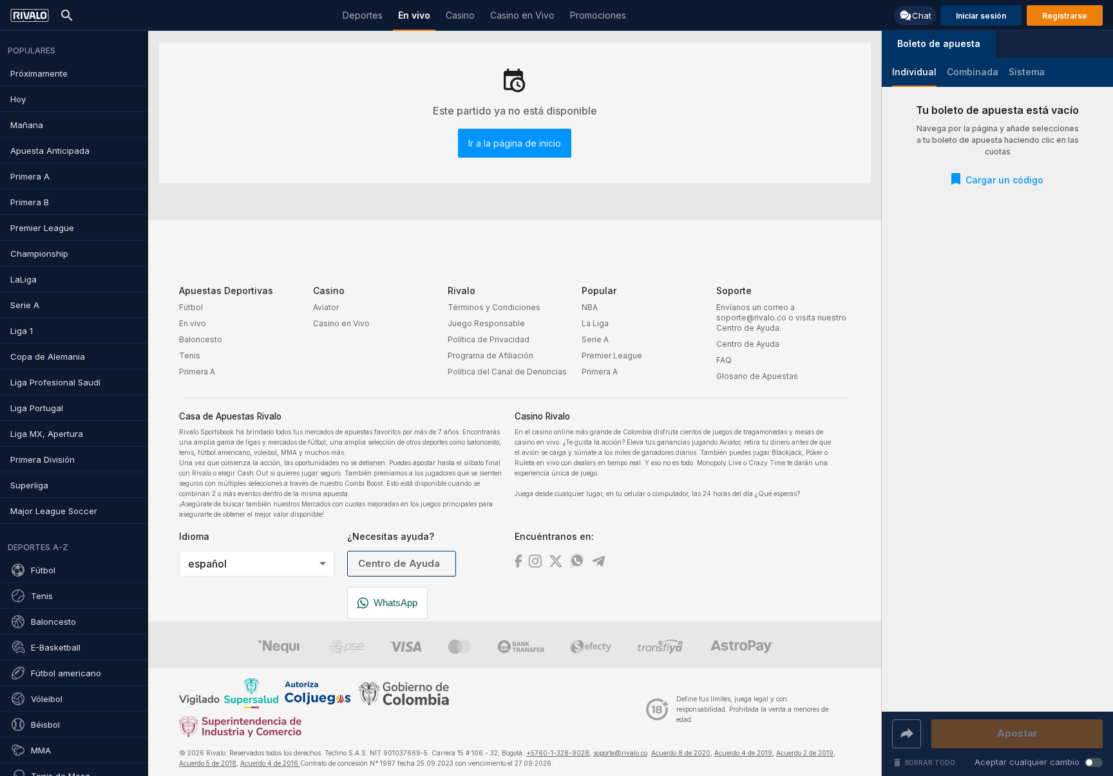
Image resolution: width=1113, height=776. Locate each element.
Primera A (30, 176)
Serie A (24, 305)
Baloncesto (53, 621)
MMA (41, 750)
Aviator (326, 307)
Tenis (42, 596)
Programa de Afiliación (490, 355)
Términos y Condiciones (494, 307)
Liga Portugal (36, 408)
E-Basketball (56, 647)
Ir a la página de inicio (514, 143)
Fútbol (43, 570)
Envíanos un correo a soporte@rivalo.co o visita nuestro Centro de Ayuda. (781, 317)
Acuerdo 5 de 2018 (207, 763)
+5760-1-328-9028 (557, 753)
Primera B (29, 202)
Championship (39, 253)
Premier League (42, 228)
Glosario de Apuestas (757, 376)
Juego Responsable (486, 323)
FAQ (724, 360)
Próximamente (39, 73)
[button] (939, 44)
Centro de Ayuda (747, 344)
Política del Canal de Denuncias (507, 371)
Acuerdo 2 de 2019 (804, 753)
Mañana (26, 125)
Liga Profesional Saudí (55, 382)
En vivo (192, 323)
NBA (590, 307)
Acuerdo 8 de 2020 (680, 753)
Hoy (18, 99)
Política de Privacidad (488, 339)
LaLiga (23, 279)
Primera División (42, 459)
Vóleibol (46, 699)
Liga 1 (21, 331)
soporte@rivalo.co (620, 753)
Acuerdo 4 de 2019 (743, 753)
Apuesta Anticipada (50, 150)
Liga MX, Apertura (46, 434)
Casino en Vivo (341, 323)
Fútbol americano (66, 673)
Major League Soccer (53, 511)
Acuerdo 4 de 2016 (270, 763)
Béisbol (45, 724)
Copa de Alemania (47, 356)
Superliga (29, 485)
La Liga (595, 323)
